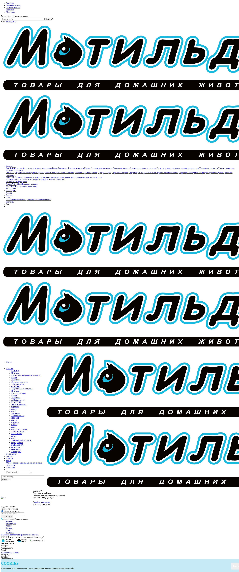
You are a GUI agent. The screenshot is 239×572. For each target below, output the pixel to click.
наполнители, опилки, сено (90, 177)
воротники (32, 186)
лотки (62, 177)
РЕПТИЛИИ (11, 182)
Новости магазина (11, 511)
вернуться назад (43, 504)
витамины (23, 186)
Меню (9, 362)
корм (48, 177)
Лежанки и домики (75, 168)
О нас (8, 197)
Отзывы (22, 200)
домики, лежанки (23, 177)
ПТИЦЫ (9, 179)
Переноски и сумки (121, 168)
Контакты (10, 202)
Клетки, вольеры (52, 173)
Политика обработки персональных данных (19, 535)
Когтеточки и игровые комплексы (37, 168)
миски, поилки (71, 177)
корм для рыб (32, 184)
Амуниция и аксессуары (25, 173)
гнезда (16, 179)
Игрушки (18, 168)
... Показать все (17, 384)
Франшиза (46, 200)
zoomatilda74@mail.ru (10, 552)
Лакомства (62, 168)
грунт (19, 182)
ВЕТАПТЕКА (12, 186)
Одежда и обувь (104, 173)
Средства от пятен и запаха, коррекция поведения (177, 168)
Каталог (9, 166)
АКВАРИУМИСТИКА (16, 184)
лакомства (54, 177)
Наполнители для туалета (101, 168)
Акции (9, 193)
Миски (87, 168)
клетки (42, 177)
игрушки (35, 177)
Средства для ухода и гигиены (143, 168)
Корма (55, 168)
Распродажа (11, 188)
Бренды (9, 195)
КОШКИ (10, 168)
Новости (15, 200)
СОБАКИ (10, 173)
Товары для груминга (208, 168)
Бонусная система (34, 200)
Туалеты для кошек (226, 168)
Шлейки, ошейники (14, 170)
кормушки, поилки (47, 179)
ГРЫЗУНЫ (11, 177)
